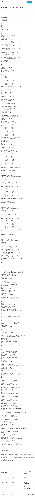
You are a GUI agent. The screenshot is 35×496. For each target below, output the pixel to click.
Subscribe (25, 473)
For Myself (2, 479)
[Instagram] (24, 488)
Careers (13, 482)
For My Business (3, 480)
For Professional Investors (4, 482)
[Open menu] (33, 2)
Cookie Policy (23, 494)
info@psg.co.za (25, 480)
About (13, 479)
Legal (12, 494)
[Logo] (2, 1)
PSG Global (2, 494)
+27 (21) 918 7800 (26, 479)
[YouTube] (29, 488)
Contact (13, 480)
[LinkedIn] (27, 488)
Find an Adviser (29, 1)
